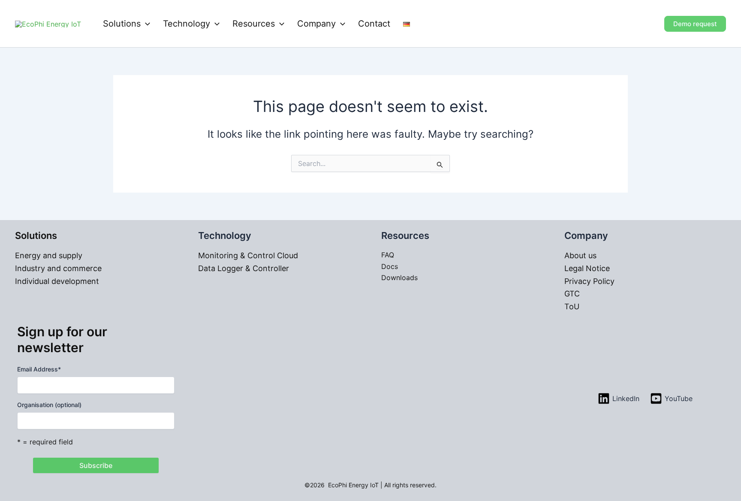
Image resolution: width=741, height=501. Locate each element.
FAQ (387, 254)
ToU (571, 306)
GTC (572, 293)
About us (580, 255)
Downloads (399, 277)
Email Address (39, 369)
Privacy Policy (589, 281)
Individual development (57, 281)
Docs (389, 266)
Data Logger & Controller (243, 268)
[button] (145, 23)
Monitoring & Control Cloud (248, 255)
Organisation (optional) (49, 404)
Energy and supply (48, 255)
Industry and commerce (58, 268)
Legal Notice (587, 268)
